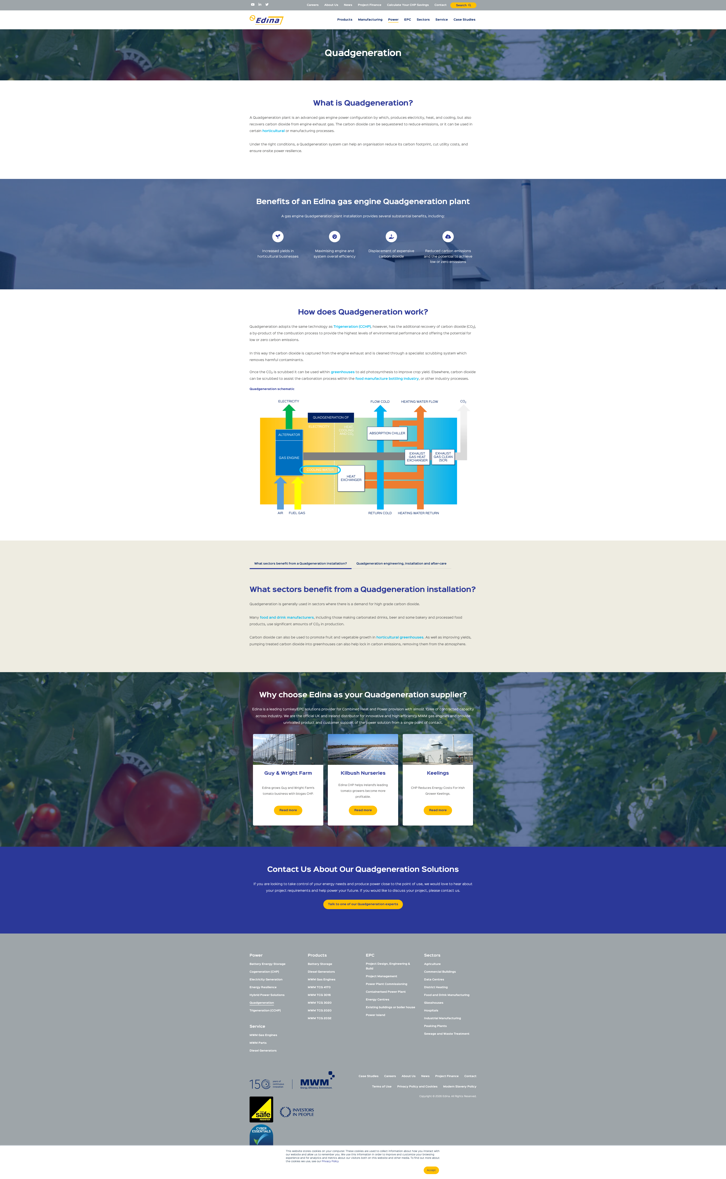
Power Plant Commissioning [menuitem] (386, 984)
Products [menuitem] (344, 19)
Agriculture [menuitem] (432, 964)
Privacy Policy (330, 1161)
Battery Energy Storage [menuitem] (267, 964)
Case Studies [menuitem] (464, 19)
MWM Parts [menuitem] (258, 1043)
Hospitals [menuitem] (431, 1010)
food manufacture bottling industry (387, 378)
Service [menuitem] (441, 19)
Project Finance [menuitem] (369, 5)
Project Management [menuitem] (381, 976)
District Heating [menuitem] (436, 987)
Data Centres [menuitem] (434, 979)
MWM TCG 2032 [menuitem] (319, 1018)
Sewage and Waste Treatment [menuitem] (446, 1034)
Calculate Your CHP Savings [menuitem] (408, 5)
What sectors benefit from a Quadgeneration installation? (300, 563)
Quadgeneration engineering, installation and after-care (401, 563)
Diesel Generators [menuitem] (263, 1050)
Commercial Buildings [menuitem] (440, 972)
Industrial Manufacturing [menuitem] (442, 1018)
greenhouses (343, 372)
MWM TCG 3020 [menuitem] (320, 1003)
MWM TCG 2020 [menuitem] (320, 1010)
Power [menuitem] (393, 19)
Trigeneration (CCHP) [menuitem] (265, 1010)
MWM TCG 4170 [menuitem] (319, 987)
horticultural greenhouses (400, 637)
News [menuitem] (348, 5)
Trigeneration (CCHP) (352, 326)
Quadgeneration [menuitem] (262, 1003)
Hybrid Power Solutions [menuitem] (267, 995)
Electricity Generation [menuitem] (266, 979)
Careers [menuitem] (313, 5)
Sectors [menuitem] (423, 19)
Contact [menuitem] (440, 5)
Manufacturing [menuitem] (370, 19)
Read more (288, 810)
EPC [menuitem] (407, 19)
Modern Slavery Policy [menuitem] (459, 1086)
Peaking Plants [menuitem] (435, 1026)
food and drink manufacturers (287, 617)
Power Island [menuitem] (375, 1015)
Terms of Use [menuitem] (382, 1086)
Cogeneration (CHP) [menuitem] (264, 972)
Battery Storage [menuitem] (320, 964)
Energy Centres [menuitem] (377, 999)
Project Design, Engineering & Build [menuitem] (388, 966)
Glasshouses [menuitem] (433, 1003)
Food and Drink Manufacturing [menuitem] (446, 995)
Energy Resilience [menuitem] (263, 987)
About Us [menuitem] (331, 5)
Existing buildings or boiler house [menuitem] (390, 1007)
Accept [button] (431, 1170)
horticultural (273, 131)
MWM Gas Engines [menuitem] (263, 1035)
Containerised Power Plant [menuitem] (386, 992)
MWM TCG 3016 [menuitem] (319, 995)
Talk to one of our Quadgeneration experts (363, 904)
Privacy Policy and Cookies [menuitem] (417, 1086)
